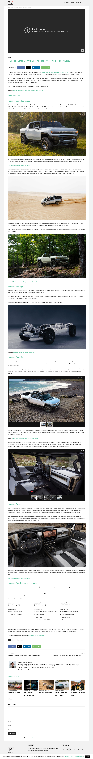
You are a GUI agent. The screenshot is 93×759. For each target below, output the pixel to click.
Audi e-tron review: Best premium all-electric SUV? (25, 281)
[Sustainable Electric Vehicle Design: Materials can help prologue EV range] (31, 685)
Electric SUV (14, 640)
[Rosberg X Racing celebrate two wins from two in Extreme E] (46, 685)
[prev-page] (9, 698)
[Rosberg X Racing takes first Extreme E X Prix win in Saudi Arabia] (78, 685)
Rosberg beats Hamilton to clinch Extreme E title (14, 692)
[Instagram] (21, 670)
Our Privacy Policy (79, 756)
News (9, 7)
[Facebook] (19, 670)
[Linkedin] (24, 670)
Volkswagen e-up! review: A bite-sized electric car (25, 438)
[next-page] (11, 698)
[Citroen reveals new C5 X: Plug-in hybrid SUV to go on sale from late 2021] (62, 685)
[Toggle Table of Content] (18, 95)
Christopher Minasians (13, 63)
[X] (26, 670)
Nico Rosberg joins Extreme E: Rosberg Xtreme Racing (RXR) (24, 655)
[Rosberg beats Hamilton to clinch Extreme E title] (15, 685)
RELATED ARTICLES (13, 677)
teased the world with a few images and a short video (55, 72)
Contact (78, 3)
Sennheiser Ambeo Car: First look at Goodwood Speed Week (69, 655)
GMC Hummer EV (21, 640)
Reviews (66, 3)
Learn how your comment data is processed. (38, 737)
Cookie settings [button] (69, 756)
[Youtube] (29, 670)
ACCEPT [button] (87, 756)
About (72, 3)
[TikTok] (74, 749)
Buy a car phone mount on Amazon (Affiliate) (19, 165)
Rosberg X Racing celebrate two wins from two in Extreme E (46, 692)
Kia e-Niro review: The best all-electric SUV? (24, 352)
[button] (83, 3)
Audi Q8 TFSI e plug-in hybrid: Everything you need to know (28, 90)
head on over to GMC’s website (36, 635)
